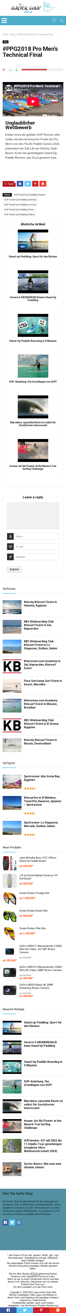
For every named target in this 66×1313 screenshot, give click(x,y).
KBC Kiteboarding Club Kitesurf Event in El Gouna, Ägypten (41, 724)
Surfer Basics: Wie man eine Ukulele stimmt (42, 1165)
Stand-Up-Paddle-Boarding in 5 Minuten (32, 340)
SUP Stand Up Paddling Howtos (29, 195)
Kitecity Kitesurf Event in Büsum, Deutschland (40, 741)
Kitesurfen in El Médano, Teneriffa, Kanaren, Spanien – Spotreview (42, 801)
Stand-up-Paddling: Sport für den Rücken (33, 256)
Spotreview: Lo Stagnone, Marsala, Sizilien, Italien (41, 824)
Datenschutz (39, 1300)
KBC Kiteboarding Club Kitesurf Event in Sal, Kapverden (39, 625)
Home (5, 34)
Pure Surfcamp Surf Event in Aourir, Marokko (43, 682)
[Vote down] (10, 70)
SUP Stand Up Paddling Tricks (19, 209)
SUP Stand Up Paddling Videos (19, 214)
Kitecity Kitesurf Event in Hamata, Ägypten (40, 603)
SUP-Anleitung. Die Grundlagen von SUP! (33, 381)
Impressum (25, 1300)
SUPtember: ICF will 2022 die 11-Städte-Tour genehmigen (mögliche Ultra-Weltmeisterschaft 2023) (43, 1146)
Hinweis (26, 1273)
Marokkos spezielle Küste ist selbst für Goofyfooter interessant (33, 424)
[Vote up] (16, 70)
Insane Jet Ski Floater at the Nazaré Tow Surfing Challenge (33, 467)
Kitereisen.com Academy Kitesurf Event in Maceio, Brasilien (40, 704)
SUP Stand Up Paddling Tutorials (20, 200)
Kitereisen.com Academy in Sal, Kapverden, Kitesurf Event (42, 664)
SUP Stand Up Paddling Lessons (20, 204)
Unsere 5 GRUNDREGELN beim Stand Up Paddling (33, 299)
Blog (13, 34)
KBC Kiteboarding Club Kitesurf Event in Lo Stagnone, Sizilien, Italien (40, 645)
